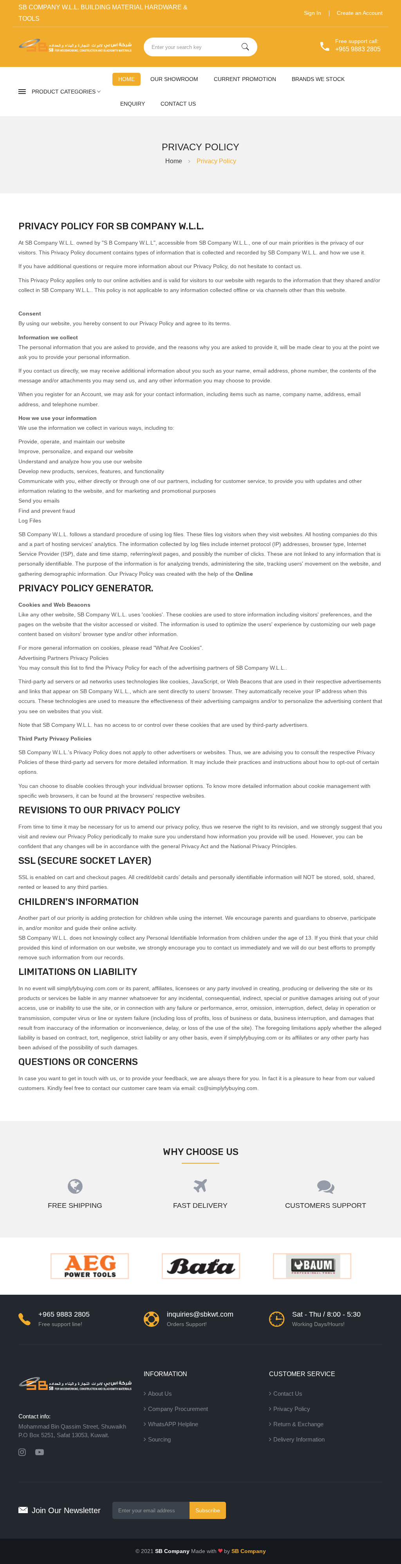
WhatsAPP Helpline (173, 1424)
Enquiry (132, 104)
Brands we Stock (318, 79)
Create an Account (360, 13)
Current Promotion (245, 79)
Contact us (178, 104)
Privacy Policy (291, 1408)
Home (126, 79)
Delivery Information (299, 1439)
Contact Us (287, 1393)
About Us (160, 1393)
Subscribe (207, 1510)
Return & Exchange (298, 1424)
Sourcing (159, 1439)
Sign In (312, 13)
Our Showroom (174, 79)
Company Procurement (178, 1408)
